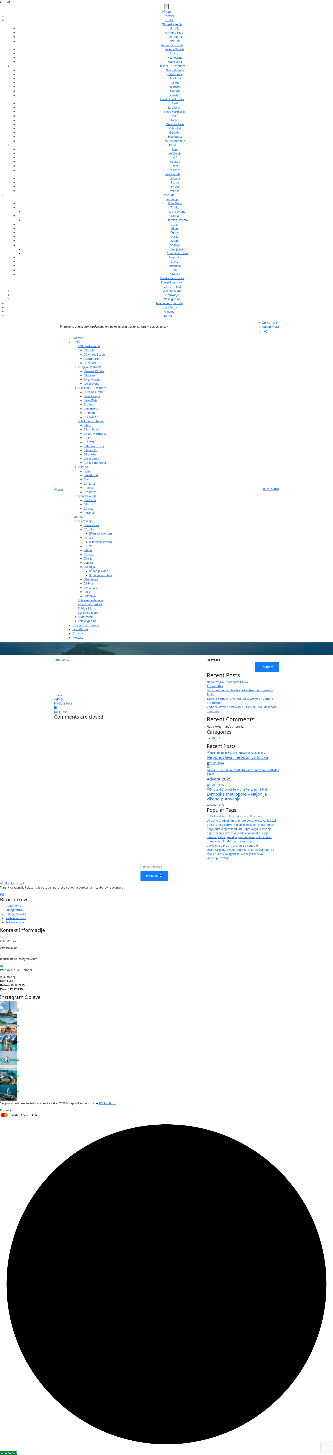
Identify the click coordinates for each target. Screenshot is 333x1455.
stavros (253, 850)
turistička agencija (227, 854)
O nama (169, 311)
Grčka (169, 20)
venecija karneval (252, 854)
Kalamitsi (175, 128)
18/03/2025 (64, 660)
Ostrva (172, 145)
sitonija (241, 850)
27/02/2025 (216, 805)
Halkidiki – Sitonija (172, 99)
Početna (169, 16)
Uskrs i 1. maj (172, 286)
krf (240, 829)
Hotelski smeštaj (178, 220)
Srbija (175, 261)
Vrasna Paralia (174, 49)
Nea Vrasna (174, 57)
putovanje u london (219, 841)
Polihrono (174, 87)
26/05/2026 (216, 763)
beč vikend (214, 816)
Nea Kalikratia (175, 70)
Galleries (65, 649)
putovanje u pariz (245, 841)
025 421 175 (269, 323)
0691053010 (271, 489)
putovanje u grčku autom (255, 837)
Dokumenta (13, 906)
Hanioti (175, 91)
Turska (174, 207)
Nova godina (172, 299)
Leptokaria (175, 37)
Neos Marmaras (174, 112)
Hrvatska (175, 266)
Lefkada (175, 178)
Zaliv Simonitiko (175, 141)
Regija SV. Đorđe (172, 45)
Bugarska (175, 257)
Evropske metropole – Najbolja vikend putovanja (237, 796)
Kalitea (174, 82)
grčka (210, 825)
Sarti (175, 103)
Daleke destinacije (172, 278)
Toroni (175, 120)
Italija (174, 236)
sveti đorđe (266, 850)
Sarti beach (175, 107)
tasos (210, 854)
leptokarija (251, 829)
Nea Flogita (175, 74)
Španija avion (177, 249)
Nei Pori (175, 41)
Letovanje (172, 199)
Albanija (175, 274)
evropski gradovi (218, 820)
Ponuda (169, 195)
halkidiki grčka (255, 825)
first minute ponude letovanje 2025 (253, 820)
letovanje (265, 829)
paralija (232, 837)
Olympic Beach (175, 33)
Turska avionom (177, 212)
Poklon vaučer (15, 922)
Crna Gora (175, 203)
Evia (174, 149)
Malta (175, 241)
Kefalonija (174, 153)
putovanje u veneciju (244, 845)
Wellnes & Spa (172, 291)
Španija (175, 245)
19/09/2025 (216, 785)
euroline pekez (253, 816)
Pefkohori (174, 95)
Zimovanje (172, 295)
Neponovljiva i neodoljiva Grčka (227, 682)
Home (64, 644)
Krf (175, 157)
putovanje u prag (218, 845)
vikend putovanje (218, 858)
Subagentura (270, 327)
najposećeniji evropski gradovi (227, 833)
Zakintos (175, 170)
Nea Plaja (175, 78)
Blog (265, 331)
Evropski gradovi (172, 282)
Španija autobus (177, 253)
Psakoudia (175, 137)
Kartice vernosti (16, 918)
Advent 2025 (215, 686)
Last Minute (169, 307)
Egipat (175, 232)
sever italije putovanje (221, 850)
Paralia (174, 28)
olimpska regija (258, 833)
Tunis (174, 224)
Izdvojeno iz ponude (169, 303)
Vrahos (175, 191)
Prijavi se (152, 876)
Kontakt (169, 316)
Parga (175, 182)
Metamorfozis (175, 124)
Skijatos (175, 162)
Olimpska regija (172, 24)
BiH (175, 270)
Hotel (270, 825)
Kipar (174, 228)
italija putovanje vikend (222, 829)
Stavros (175, 53)
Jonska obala (172, 174)
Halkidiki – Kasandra (172, 66)
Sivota (175, 187)
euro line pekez (232, 816)
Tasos (175, 166)
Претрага (213, 660)
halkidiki (239, 825)
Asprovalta (175, 62)
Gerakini (174, 132)
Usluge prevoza (16, 914)
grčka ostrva (224, 825)
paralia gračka (216, 837)
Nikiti (175, 116)
